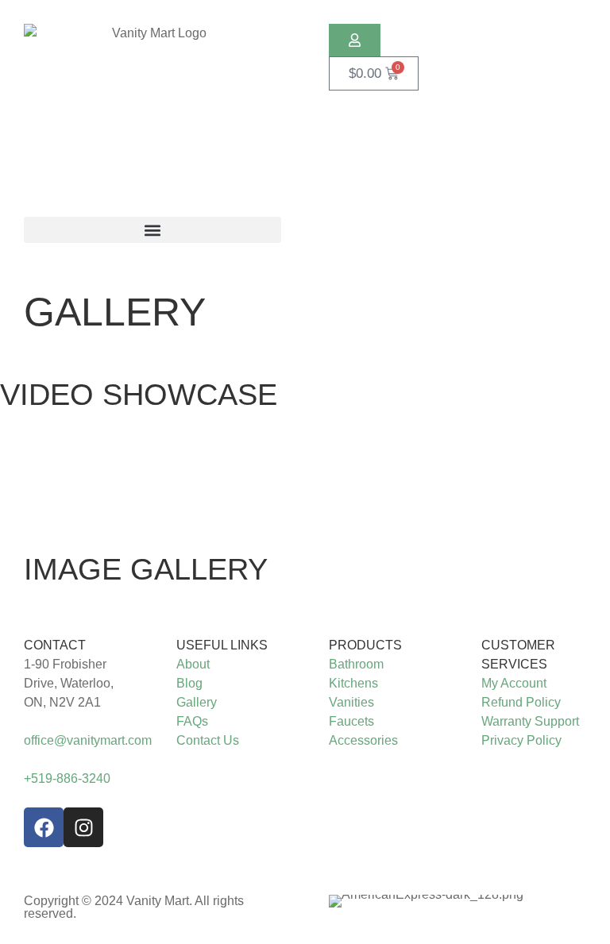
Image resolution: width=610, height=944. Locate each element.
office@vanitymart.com (88, 740)
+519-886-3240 (67, 778)
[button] (152, 230)
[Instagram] (83, 827)
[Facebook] (44, 827)
